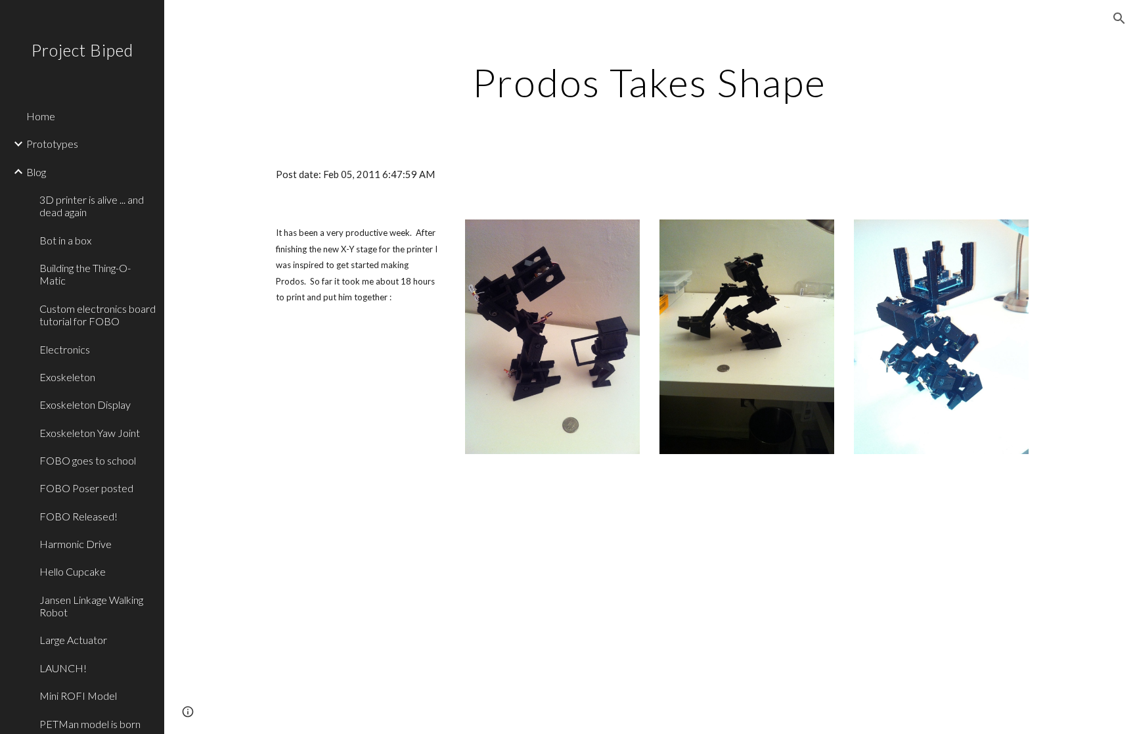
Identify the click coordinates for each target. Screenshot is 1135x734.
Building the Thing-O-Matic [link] (85, 274)
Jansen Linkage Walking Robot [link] (91, 605)
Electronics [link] (64, 349)
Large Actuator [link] (73, 639)
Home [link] (40, 116)
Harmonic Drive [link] (75, 544)
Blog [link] (36, 172)
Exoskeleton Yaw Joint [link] (89, 432)
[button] (1119, 18)
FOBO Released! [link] (78, 516)
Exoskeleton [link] (67, 377)
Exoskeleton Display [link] (85, 404)
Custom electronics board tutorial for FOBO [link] (97, 314)
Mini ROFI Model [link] (78, 695)
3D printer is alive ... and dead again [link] (91, 205)
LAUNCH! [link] (63, 668)
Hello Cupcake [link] (72, 571)
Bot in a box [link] (65, 240)
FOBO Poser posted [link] (86, 488)
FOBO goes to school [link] (87, 460)
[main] (649, 82)
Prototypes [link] (52, 143)
